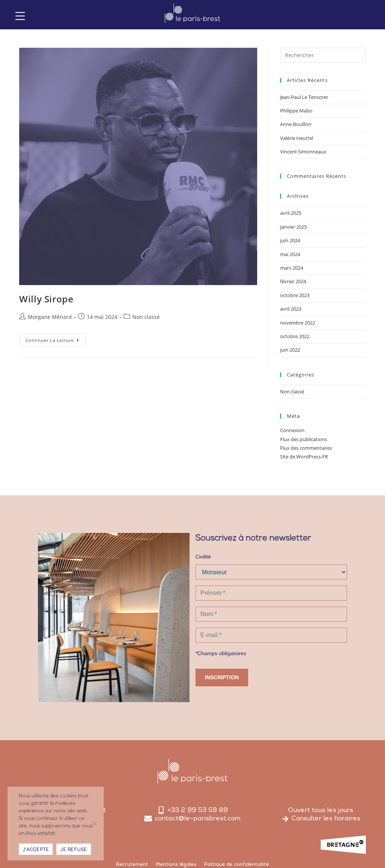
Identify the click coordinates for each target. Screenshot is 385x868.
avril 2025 (290, 212)
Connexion (292, 430)
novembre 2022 (297, 322)
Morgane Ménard (50, 316)
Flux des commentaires (306, 448)
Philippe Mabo (296, 110)
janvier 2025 (293, 226)
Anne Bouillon (295, 124)
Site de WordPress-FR (304, 456)
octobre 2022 (294, 336)
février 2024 (293, 281)
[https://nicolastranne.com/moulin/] (20, 16)
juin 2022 (290, 349)
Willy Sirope (46, 299)
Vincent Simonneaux (303, 151)
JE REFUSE (73, 849)
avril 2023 (290, 308)
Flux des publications (303, 439)
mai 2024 (290, 254)
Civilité (203, 557)
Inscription (222, 677)
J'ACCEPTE (36, 849)
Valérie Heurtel (296, 138)
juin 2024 (290, 240)
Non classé (146, 316)
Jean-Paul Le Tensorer (304, 97)
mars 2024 (291, 267)
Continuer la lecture (56, 338)
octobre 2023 (294, 295)
